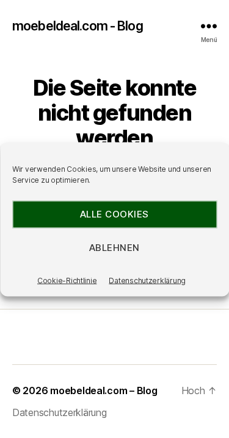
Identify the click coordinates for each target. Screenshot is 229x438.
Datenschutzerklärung (147, 279)
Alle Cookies (114, 214)
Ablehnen (114, 247)
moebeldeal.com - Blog (77, 25)
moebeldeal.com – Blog (103, 390)
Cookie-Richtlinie (66, 279)
